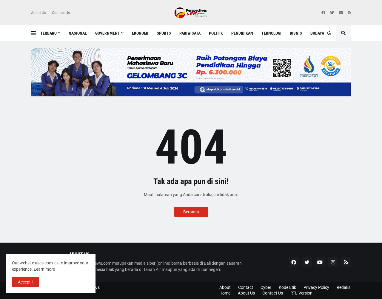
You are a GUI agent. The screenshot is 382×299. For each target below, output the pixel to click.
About (225, 287)
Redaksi (344, 287)
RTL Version (301, 293)
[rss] (349, 13)
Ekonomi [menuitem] (140, 33)
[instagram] (333, 262)
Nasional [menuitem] (78, 33)
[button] (35, 33)
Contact (245, 287)
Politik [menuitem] (216, 33)
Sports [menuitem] (164, 33)
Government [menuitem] (107, 33)
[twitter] (332, 13)
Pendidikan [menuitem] (242, 33)
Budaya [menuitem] (317, 33)
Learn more (44, 269)
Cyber (266, 287)
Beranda (191, 211)
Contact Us (61, 13)
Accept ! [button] (25, 282)
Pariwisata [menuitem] (190, 33)
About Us (38, 13)
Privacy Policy (316, 287)
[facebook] (323, 13)
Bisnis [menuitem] (296, 33)
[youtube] (341, 13)
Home (224, 293)
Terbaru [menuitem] (48, 33)
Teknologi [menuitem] (271, 33)
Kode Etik (287, 287)
